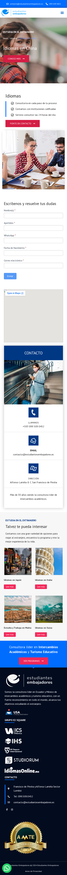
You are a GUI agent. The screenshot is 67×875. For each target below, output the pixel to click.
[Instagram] (12, 809)
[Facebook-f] (7, 809)
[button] (62, 12)
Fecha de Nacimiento (15, 247)
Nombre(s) (9, 210)
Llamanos (33, 422)
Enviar (10, 276)
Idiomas (13, 38)
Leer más (10, 586)
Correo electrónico (14, 260)
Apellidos (9, 223)
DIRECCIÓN (33, 478)
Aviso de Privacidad (33, 871)
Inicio (5, 38)
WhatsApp (10, 235)
